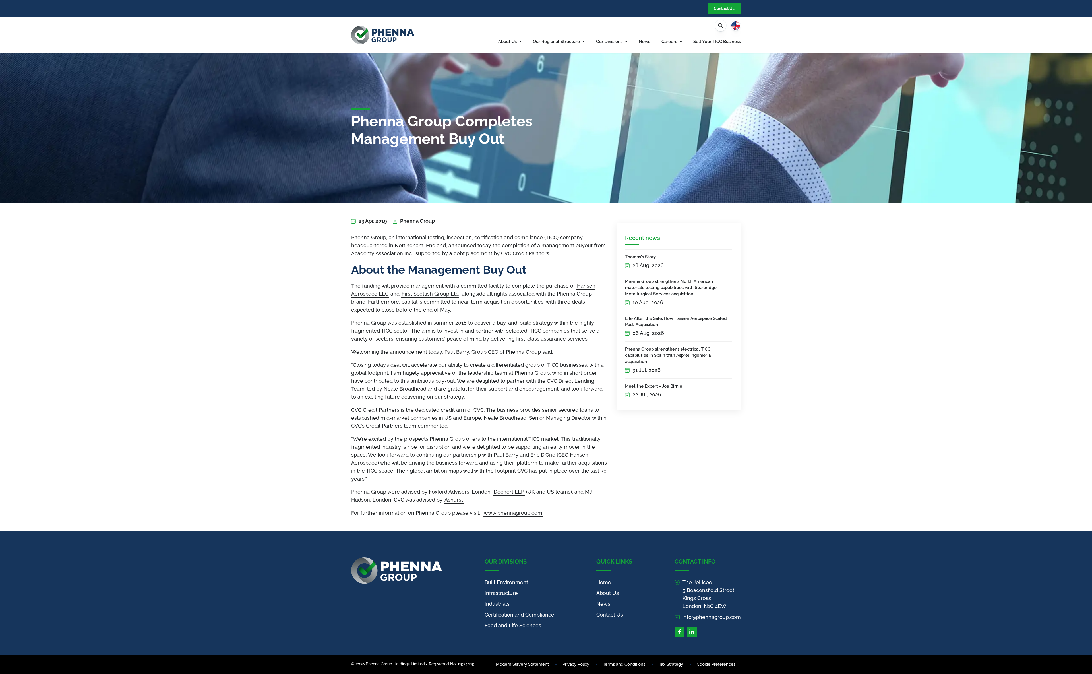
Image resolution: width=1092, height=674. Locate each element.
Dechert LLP (509, 492)
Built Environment (506, 582)
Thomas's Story (640, 256)
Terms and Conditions (624, 664)
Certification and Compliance (519, 615)
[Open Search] (720, 25)
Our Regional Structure (556, 41)
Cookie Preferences (716, 664)
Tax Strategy (671, 664)
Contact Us (724, 8)
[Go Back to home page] (382, 35)
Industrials (497, 604)
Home (603, 582)
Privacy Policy (575, 664)
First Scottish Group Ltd (430, 294)
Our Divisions (609, 41)
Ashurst (453, 500)
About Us (507, 41)
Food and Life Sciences (513, 625)
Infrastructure (501, 593)
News (644, 41)
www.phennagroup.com (513, 513)
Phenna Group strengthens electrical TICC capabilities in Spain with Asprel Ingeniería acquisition (668, 355)
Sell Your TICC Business (717, 41)
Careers (669, 41)
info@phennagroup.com (711, 617)
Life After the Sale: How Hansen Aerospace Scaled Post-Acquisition (676, 321)
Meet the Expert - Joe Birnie (653, 386)
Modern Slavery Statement (522, 664)
